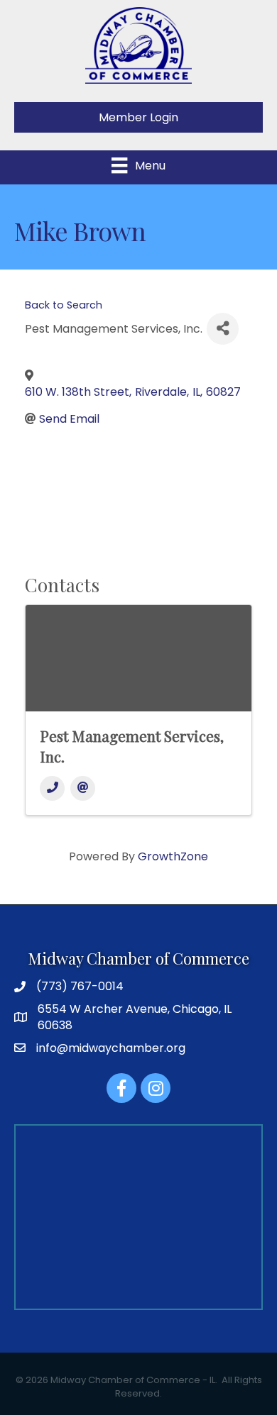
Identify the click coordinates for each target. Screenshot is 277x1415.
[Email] (82, 788)
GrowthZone (173, 856)
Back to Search (63, 305)
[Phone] (52, 788)
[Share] (223, 329)
